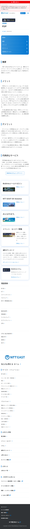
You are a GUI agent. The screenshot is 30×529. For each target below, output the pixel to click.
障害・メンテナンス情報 (7, 490)
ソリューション (5, 401)
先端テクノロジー (5, 427)
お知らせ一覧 (4, 470)
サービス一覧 (4, 396)
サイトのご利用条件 (5, 509)
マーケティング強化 (5, 416)
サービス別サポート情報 (7, 485)
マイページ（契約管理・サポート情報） (11, 481)
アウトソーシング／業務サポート (8, 386)
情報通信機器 (4, 391)
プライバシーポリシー (5, 515)
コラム (2, 445)
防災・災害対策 (4, 418)
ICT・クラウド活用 (5, 383)
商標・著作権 (3, 512)
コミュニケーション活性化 (7, 410)
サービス (3, 374)
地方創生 (3, 424)
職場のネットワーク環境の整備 (8, 405)
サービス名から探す (5, 394)
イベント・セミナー (6, 441)
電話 (2, 380)
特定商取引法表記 (4, 518)
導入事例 (3, 436)
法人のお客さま (12, 13)
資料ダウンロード (5, 450)
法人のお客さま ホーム (10, 364)
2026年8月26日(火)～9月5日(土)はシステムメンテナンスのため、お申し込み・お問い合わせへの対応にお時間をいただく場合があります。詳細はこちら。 (14, 8)
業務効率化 (3, 413)
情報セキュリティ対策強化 (7, 408)
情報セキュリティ (5, 388)
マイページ (23, 13)
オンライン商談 (5, 459)
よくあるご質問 (5, 495)
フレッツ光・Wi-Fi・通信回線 (7, 378)
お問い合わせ (4, 455)
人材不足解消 (4, 421)
